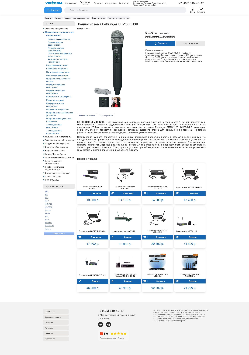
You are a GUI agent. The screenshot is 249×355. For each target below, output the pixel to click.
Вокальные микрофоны (57, 65)
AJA (46, 195)
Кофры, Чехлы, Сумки (55, 154)
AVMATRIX (48, 207)
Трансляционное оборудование (60, 140)
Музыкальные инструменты (58, 137)
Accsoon (48, 210)
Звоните (128, 237)
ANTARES (48, 204)
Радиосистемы (53, 35)
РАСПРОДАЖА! (52, 180)
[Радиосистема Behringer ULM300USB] (104, 102)
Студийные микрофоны (57, 68)
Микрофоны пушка (55, 100)
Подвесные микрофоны (57, 109)
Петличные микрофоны (57, 75)
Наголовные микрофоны (58, 72)
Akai (46, 216)
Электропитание (53, 176)
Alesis (47, 220)
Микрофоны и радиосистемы (59, 32)
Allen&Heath (49, 226)
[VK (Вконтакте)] (101, 324)
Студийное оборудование (57, 144)
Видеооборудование (55, 150)
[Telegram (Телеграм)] (109, 324)
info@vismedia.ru (104, 318)
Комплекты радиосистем (59, 39)
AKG (46, 198)
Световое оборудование (56, 147)
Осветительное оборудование (59, 157)
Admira (47, 213)
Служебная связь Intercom (57, 173)
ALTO (47, 201)
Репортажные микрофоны (58, 97)
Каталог (50, 24)
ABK (46, 191)
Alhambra (48, 223)
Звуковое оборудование (56, 29)
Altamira (48, 229)
